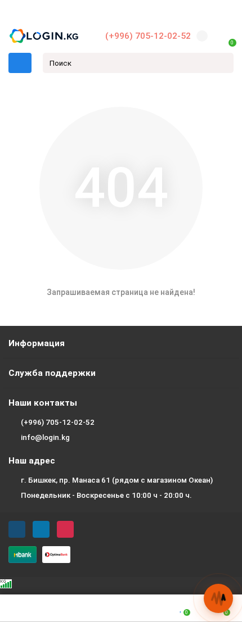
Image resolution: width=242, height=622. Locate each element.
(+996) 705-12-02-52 (148, 36)
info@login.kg (45, 437)
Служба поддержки (52, 373)
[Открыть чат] (218, 598)
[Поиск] (221, 62)
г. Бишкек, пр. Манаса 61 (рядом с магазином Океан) (117, 480)
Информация (36, 343)
